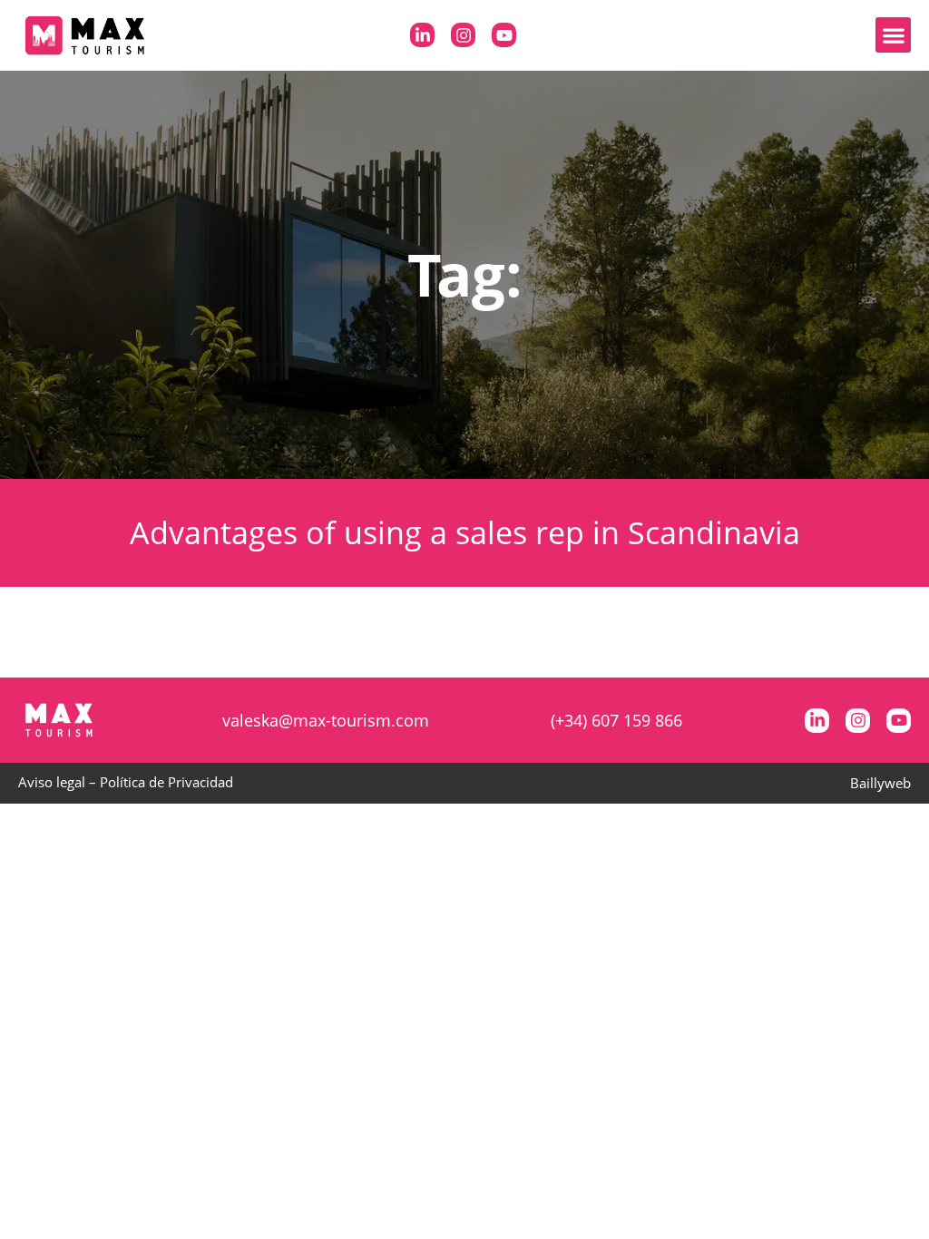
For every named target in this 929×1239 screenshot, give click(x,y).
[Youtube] (504, 35)
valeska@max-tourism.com (325, 720)
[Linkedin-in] (422, 35)
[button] (893, 35)
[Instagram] (463, 35)
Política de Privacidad (166, 782)
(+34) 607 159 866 (616, 720)
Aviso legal (51, 782)
